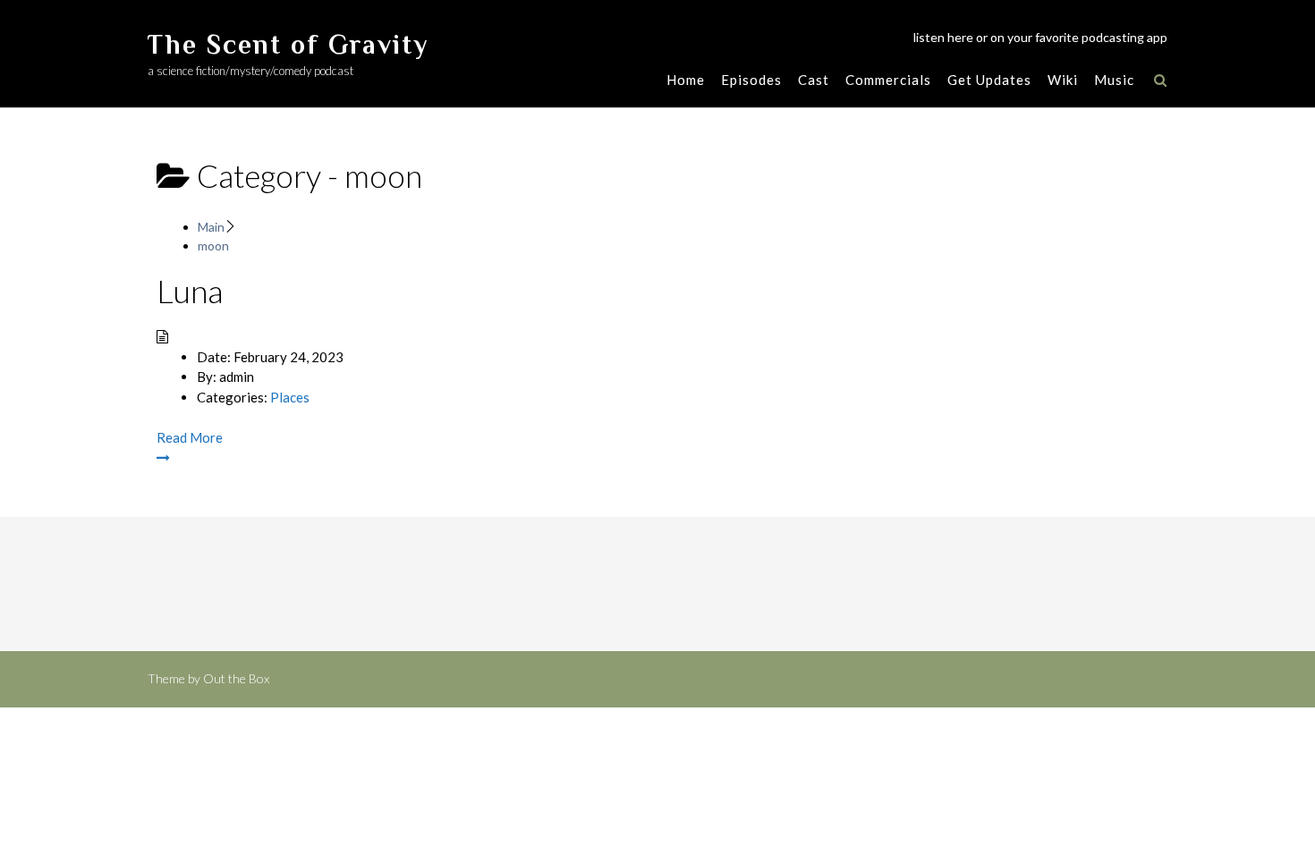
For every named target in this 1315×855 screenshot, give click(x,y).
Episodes (751, 80)
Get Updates (989, 80)
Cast (813, 80)
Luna (190, 290)
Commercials (888, 80)
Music (1114, 80)
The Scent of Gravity (288, 45)
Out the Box (236, 678)
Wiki (1063, 80)
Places (290, 397)
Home (685, 80)
